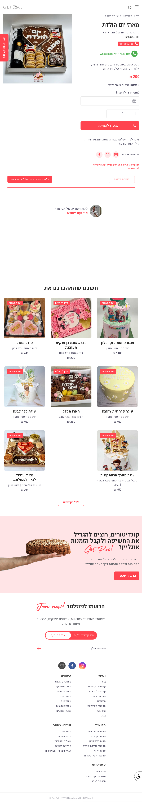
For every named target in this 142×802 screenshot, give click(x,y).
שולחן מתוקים (63, 711)
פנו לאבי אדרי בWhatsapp (115, 54)
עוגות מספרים (64, 691)
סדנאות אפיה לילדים (95, 755)
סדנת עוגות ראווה (97, 731)
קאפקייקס (65, 696)
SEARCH (130, 7)
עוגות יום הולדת (63, 682)
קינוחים (128, 16)
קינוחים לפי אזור (97, 691)
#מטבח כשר (133, 168)
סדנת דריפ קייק (97, 741)
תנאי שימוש (65, 736)
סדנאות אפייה (98, 696)
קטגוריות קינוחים (97, 686)
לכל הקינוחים (71, 502)
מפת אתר (66, 731)
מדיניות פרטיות (63, 746)
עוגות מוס (66, 701)
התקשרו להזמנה (109, 125)
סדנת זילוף (100, 751)
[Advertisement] (71, 248)
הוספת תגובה (122, 179)
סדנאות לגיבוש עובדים (94, 746)
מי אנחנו (101, 701)
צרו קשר (101, 711)
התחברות (101, 771)
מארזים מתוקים (63, 686)
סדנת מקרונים (98, 736)
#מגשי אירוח (99, 165)
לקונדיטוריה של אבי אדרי (71, 209)
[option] (37, 48)
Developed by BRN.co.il (80, 798)
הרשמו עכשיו (127, 575)
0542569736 (126, 44)
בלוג (103, 715)
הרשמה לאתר (99, 781)
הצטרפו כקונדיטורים (95, 776)
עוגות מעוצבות (63, 706)
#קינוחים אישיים (131, 165)
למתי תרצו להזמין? (127, 93)
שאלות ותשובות (63, 741)
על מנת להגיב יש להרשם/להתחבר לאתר (30, 179)
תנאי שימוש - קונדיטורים (58, 751)
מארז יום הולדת (113, 16)
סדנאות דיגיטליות (96, 706)
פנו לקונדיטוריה (77, 213)
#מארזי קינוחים (114, 165)
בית (137, 16)
